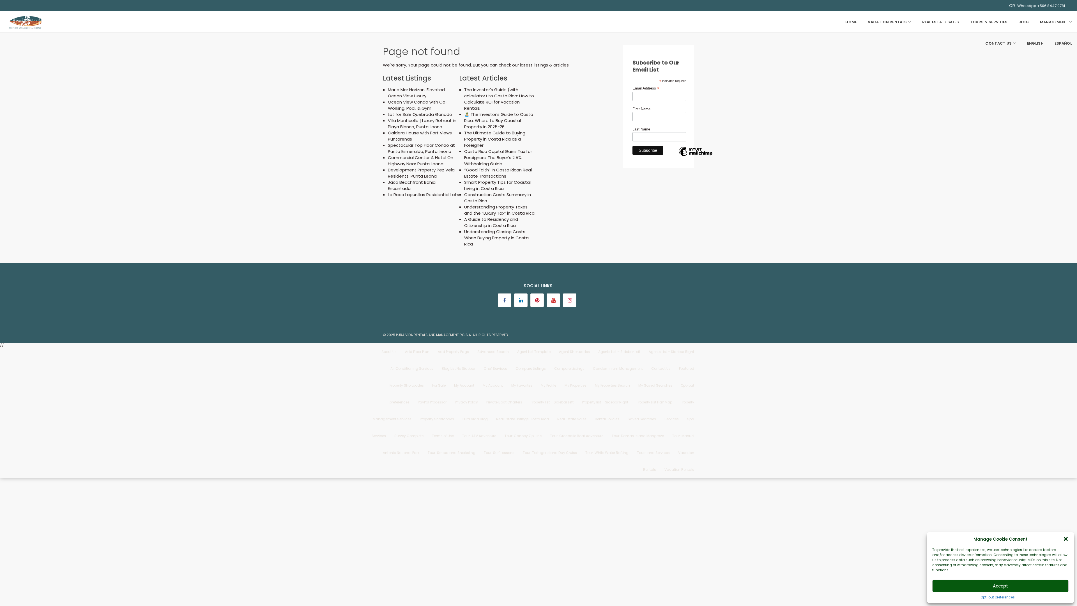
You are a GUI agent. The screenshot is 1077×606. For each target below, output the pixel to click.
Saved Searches (642, 419)
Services (671, 419)
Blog (1023, 22)
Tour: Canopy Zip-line (523, 435)
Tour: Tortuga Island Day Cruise (550, 452)
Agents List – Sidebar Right (671, 351)
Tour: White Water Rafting (607, 452)
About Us (389, 351)
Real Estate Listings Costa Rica (522, 419)
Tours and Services (653, 452)
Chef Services (495, 368)
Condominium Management (618, 368)
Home (851, 22)
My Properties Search (612, 385)
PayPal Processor (432, 402)
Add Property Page (453, 351)
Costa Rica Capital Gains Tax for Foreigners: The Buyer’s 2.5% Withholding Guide (498, 157)
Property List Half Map (654, 402)
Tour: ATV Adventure (479, 435)
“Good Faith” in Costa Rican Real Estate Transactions (498, 173)
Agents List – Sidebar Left (619, 351)
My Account (464, 385)
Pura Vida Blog (475, 419)
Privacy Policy (466, 402)
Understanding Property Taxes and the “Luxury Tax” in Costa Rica (499, 210)
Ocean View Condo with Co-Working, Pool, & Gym (418, 105)
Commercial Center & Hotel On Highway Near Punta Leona (420, 161)
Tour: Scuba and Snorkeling (451, 452)
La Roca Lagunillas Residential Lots (423, 195)
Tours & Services (989, 22)
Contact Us (998, 43)
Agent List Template (534, 351)
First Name (641, 109)
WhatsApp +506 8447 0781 (1041, 5)
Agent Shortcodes (574, 351)
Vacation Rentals (887, 22)
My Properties (575, 385)
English (1035, 43)
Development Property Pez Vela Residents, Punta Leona (421, 173)
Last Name (641, 129)
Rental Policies (607, 419)
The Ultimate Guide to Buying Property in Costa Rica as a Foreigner (494, 139)
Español (1063, 43)
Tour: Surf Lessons (499, 452)
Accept (1000, 586)
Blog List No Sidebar (458, 368)
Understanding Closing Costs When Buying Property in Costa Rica (496, 238)
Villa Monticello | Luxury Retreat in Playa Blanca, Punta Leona (422, 124)
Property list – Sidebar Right (605, 402)
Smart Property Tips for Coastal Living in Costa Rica (497, 185)
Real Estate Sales (940, 22)
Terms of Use (443, 435)
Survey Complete (409, 435)
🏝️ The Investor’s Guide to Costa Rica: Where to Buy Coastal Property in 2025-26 (498, 120)
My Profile (548, 385)
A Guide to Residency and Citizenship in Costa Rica (491, 222)
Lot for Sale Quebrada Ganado (420, 114)
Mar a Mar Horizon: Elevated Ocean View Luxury (416, 93)
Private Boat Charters (504, 402)
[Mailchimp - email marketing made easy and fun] (695, 155)
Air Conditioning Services (411, 368)
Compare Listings (531, 368)
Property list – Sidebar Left (552, 402)
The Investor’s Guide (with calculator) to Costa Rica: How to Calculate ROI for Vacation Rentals (499, 99)
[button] (1066, 539)
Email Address (645, 88)
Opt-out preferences (998, 597)
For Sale (439, 385)
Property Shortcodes (437, 419)
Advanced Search (493, 351)
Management (1054, 22)
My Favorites (521, 385)
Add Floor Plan (417, 351)
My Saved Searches (655, 385)
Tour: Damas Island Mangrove (638, 435)
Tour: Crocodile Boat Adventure (576, 435)
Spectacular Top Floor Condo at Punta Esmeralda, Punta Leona (421, 148)
